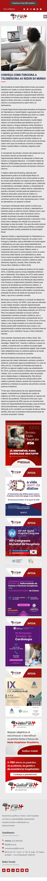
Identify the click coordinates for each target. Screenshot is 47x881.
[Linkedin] (37, 9)
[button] (45, 16)
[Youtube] (34, 9)
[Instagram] (30, 9)
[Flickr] (40, 9)
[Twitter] (27, 9)
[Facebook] (24, 9)
